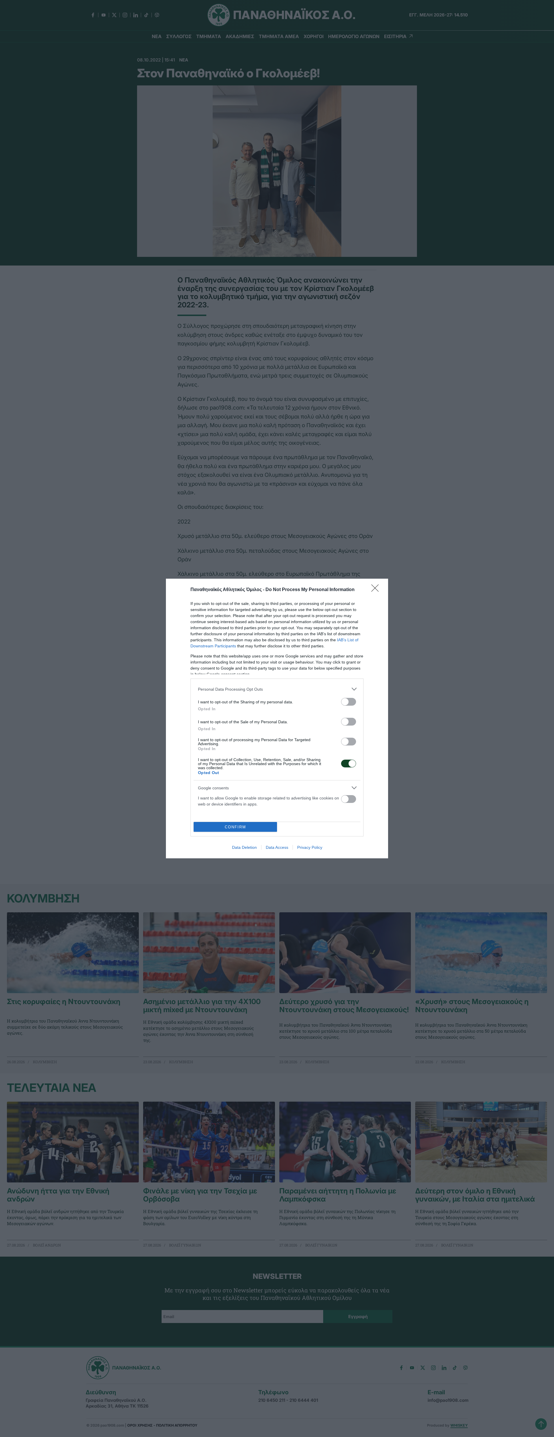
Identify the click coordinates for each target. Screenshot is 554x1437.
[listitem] (277, 689)
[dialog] (277, 718)
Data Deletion (244, 847)
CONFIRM (235, 827)
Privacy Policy (309, 847)
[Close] (376, 589)
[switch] (348, 702)
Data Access (277, 847)
